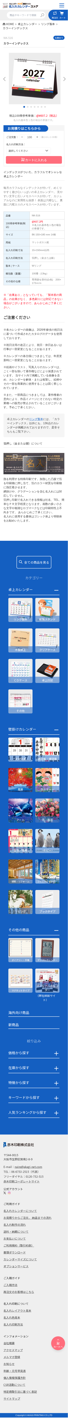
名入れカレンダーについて (20, 1211)
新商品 (13, 1024)
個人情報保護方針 (14, 1378)
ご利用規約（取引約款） (18, 1245)
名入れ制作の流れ (14, 1225)
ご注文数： (12, 137)
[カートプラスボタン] (37, 137)
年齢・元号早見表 (14, 1371)
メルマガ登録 (11, 1357)
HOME (10, 24)
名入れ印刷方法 (13, 1324)
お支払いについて (14, 1238)
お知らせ (9, 1364)
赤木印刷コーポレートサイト (21, 1181)
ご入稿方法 (10, 1285)
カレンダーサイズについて (20, 1259)
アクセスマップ (13, 1350)
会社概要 (9, 1343)
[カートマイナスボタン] (22, 137)
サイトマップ (11, 1398)
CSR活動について (14, 1385)
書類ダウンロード (14, 1252)
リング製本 (36, 419)
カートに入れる (36, 160)
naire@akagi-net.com (28, 1167)
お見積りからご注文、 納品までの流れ (27, 1218)
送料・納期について (16, 1231)
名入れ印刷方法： (16, 144)
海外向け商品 (18, 1012)
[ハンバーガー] (61, 5)
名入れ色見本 (11, 1317)
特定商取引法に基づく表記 (20, 1391)
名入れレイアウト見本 (17, 1310)
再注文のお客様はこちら (18, 1292)
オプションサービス (16, 1266)
